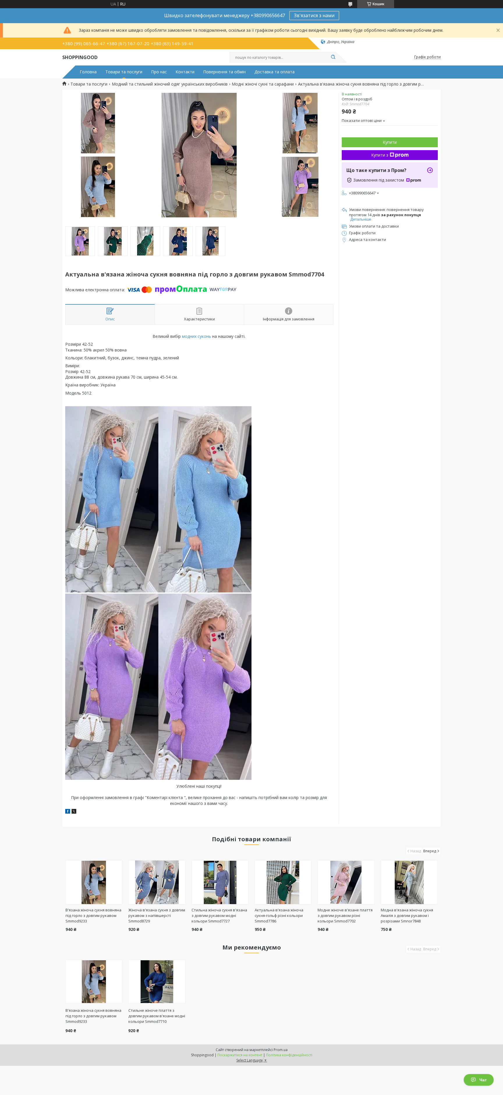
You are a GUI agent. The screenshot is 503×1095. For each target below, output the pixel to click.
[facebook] (67, 812)
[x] (74, 812)
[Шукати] (333, 57)
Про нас (159, 72)
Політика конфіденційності (289, 1055)
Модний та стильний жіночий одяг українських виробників (170, 84)
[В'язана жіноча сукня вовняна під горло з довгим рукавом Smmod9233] (93, 882)
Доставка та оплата (274, 72)
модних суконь (196, 336)
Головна (88, 72)
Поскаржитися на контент (239, 1055)
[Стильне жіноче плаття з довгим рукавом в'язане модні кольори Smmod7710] (156, 981)
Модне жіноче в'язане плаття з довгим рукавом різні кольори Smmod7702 (345, 915)
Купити (390, 142)
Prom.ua (281, 1049)
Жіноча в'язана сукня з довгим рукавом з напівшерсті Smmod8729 (156, 915)
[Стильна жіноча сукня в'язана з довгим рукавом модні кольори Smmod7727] (220, 882)
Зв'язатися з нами (314, 15)
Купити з (379, 155)
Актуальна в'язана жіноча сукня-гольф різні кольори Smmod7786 (279, 915)
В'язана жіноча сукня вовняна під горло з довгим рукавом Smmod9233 (93, 915)
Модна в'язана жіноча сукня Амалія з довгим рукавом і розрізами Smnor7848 (407, 915)
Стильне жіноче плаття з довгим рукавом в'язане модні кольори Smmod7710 (156, 1016)
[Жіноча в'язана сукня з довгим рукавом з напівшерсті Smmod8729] (156, 882)
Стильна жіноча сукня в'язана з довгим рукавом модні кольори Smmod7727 (219, 915)
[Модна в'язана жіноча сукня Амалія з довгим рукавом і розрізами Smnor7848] (409, 882)
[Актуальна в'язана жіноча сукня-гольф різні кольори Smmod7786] (283, 882)
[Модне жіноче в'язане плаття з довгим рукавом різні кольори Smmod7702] (346, 882)
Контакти (185, 72)
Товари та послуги (123, 72)
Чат (483, 1080)
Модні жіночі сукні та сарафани (263, 84)
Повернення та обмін (224, 72)
